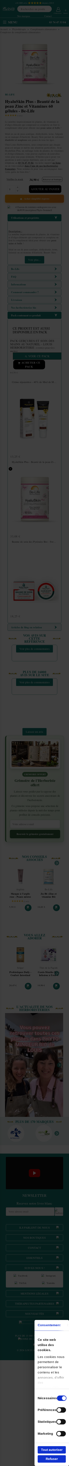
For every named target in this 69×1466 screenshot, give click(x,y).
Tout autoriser (51, 1450)
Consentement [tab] (49, 1325)
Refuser (52, 1459)
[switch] (61, 1410)
